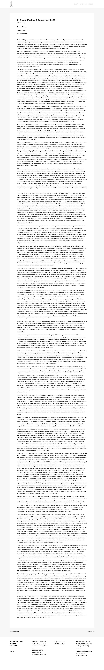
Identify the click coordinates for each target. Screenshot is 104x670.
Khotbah (91, 4)
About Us (82, 4)
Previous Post (14, 631)
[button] (85, 4)
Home (76, 4)
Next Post (91, 631)
